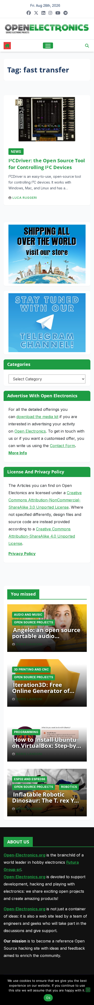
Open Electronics (30, 431)
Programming (26, 732)
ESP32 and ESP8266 (29, 779)
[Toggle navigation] (48, 46)
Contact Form (62, 445)
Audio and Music (28, 614)
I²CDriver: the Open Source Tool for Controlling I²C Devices (46, 164)
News (16, 152)
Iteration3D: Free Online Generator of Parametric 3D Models (44, 691)
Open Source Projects (33, 622)
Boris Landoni (29, 644)
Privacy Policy (22, 553)
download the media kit (37, 416)
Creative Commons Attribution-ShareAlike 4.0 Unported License (41, 536)
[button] (87, 45)
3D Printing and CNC (31, 669)
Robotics (69, 787)
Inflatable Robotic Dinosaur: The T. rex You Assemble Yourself (46, 800)
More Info (17, 452)
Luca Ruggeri (25, 198)
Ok (48, 998)
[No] (88, 989)
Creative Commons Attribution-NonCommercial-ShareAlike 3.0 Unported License (45, 500)
